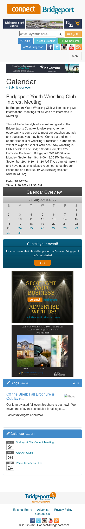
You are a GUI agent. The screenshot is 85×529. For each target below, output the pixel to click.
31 (20, 232)
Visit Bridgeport (34, 47)
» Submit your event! (19, 87)
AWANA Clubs (24, 453)
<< (30, 200)
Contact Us (42, 514)
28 (65, 228)
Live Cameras (71, 40)
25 (31, 228)
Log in (27, 40)
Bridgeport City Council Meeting (35, 442)
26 (42, 228)
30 (8, 232)
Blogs (15, 382)
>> (54, 200)
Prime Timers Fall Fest (29, 463)
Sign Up (74, 34)
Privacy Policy (63, 509)
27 (53, 228)
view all (24, 383)
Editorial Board (22, 509)
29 (76, 228)
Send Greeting (46, 40)
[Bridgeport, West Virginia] (41, 497)
